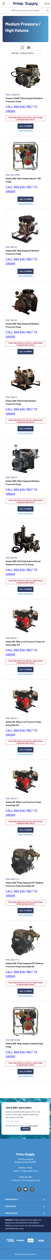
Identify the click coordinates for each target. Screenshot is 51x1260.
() (48, 4)
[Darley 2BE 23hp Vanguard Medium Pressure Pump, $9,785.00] (25, 459)
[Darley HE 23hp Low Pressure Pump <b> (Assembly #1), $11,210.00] (25, 619)
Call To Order (25, 126)
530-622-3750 (19, 1180)
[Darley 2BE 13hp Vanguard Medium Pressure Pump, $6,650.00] (25, 229)
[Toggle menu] (3, 3)
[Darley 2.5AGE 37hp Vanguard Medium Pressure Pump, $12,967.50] (25, 76)
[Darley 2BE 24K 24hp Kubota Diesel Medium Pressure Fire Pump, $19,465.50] (25, 539)
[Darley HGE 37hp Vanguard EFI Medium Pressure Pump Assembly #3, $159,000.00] (25, 860)
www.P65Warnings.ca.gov (14, 1229)
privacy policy (32, 1126)
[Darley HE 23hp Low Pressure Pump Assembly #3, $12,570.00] (25, 780)
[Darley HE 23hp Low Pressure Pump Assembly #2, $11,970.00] (25, 699)
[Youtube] (25, 1189)
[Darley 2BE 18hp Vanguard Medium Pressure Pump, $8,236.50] (25, 301)
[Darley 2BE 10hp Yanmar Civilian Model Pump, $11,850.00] (25, 1021)
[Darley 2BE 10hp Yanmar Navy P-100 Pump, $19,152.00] (25, 156)
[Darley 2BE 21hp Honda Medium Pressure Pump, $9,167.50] (25, 378)
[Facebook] (19, 1189)
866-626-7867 (26, 1177)
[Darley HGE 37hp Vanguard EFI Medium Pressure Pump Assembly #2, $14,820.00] (25, 940)
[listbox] (30, 53)
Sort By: (15, 53)
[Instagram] (32, 1189)
